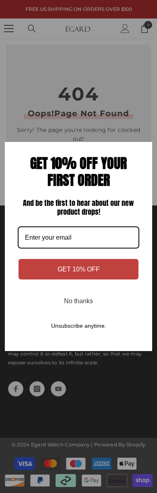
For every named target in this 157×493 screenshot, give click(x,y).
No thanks (78, 301)
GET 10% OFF (79, 269)
